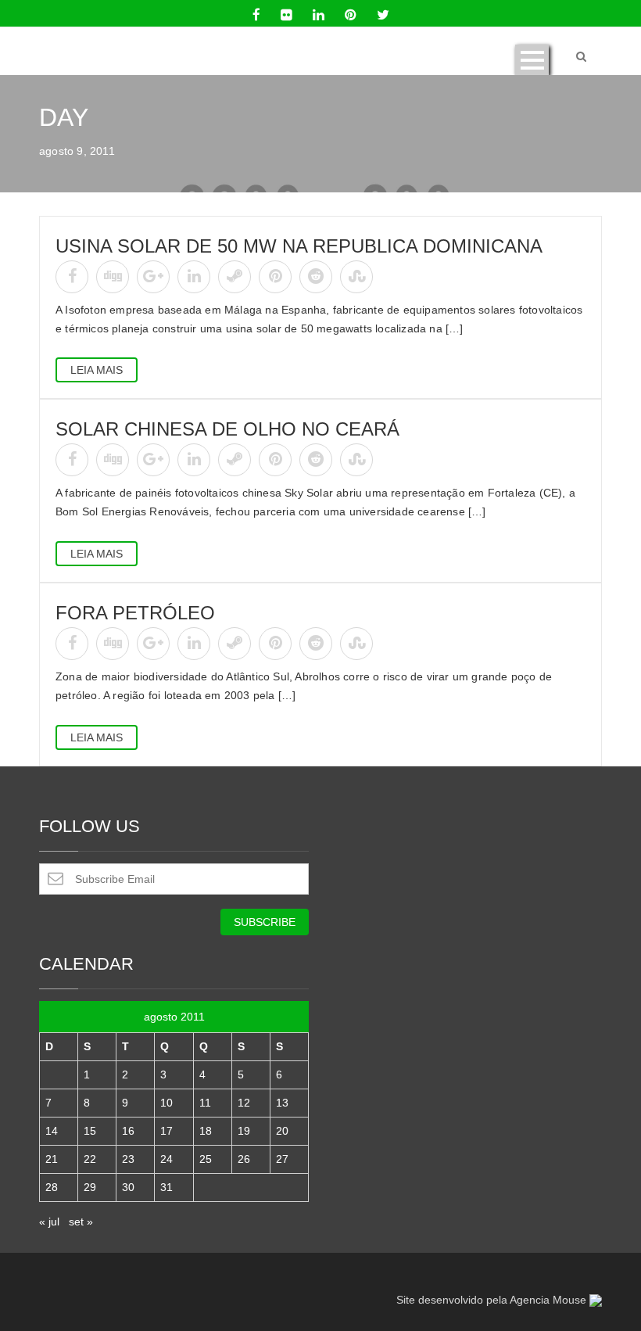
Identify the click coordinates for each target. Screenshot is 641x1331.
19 (244, 1131)
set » (81, 1221)
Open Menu (532, 60)
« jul (49, 1221)
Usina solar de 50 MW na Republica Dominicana (299, 246)
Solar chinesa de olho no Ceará (227, 428)
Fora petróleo (135, 612)
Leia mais (96, 370)
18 (205, 1131)
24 (166, 1159)
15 (90, 1131)
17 (166, 1131)
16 (128, 1131)
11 (205, 1102)
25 (205, 1159)
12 (244, 1102)
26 (244, 1159)
